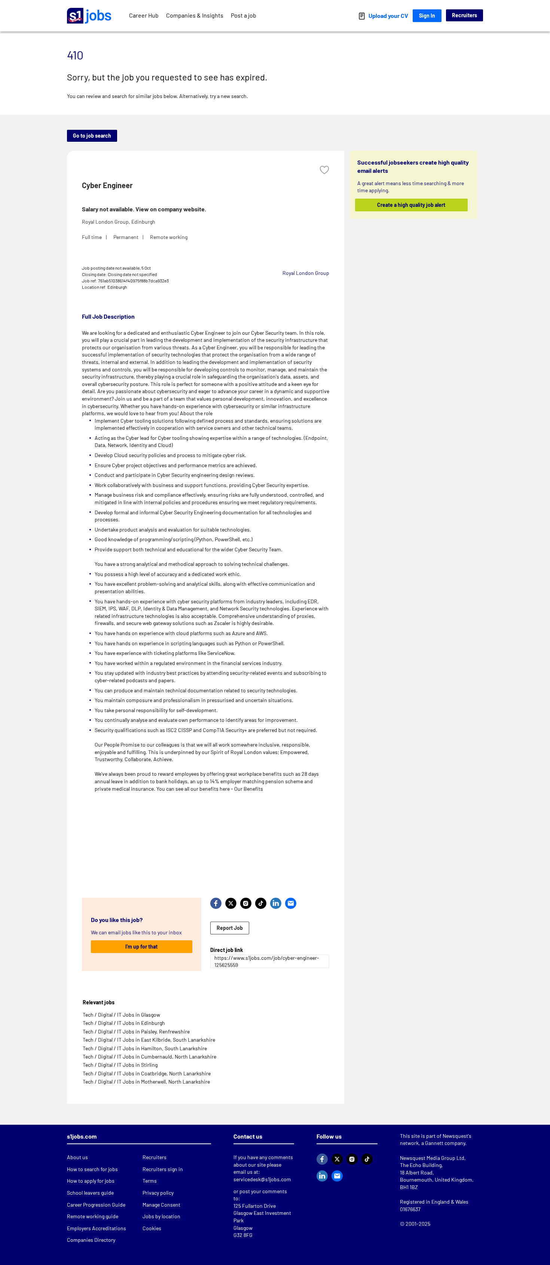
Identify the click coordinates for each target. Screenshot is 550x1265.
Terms (150, 1180)
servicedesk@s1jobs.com (262, 1179)
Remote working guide (92, 1216)
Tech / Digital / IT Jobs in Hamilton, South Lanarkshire (145, 1048)
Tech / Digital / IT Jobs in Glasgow (121, 1014)
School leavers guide (90, 1192)
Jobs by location (161, 1216)
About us (77, 1157)
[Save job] (324, 170)
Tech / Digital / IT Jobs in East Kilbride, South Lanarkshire (149, 1039)
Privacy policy (158, 1192)
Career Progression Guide (96, 1204)
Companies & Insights (194, 15)
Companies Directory (91, 1240)
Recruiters (464, 15)
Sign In (427, 15)
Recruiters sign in (163, 1169)
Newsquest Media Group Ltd (432, 1158)
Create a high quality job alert (412, 205)
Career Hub (144, 15)
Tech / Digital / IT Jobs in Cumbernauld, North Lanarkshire (149, 1056)
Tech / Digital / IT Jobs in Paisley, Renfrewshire (136, 1031)
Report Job (230, 928)
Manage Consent (161, 1204)
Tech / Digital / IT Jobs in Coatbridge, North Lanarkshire (147, 1073)
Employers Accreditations (96, 1228)
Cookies (152, 1228)
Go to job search (92, 135)
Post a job (243, 15)
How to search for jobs (92, 1169)
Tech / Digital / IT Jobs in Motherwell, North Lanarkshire (146, 1081)
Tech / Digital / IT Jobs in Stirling (120, 1065)
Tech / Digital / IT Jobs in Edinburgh (124, 1023)
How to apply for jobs (90, 1180)
